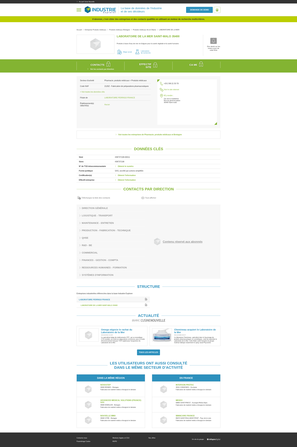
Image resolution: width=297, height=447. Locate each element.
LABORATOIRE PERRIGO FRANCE (119, 98)
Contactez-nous (82, 438)
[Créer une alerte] (213, 41)
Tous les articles (148, 352)
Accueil (79, 30)
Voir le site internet (171, 90)
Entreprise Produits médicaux (95, 30)
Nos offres (151, 438)
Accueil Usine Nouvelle (86, 2)
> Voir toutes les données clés (92, 92)
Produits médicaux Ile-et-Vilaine (144, 30)
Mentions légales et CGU (121, 438)
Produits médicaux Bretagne (119, 30)
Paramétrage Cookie (83, 441)
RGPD (115, 441)
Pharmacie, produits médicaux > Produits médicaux (125, 80)
